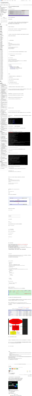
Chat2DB (15, 0)
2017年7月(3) (1, 53)
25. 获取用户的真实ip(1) (2, 160)
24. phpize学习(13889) (2, 111)
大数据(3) (1, 38)
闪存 (10, 0)
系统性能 (10, 366)
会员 (4, 0)
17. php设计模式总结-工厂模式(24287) (3, 102)
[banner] (1, 0)
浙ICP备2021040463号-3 (19, 395)
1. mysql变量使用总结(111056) (3, 84)
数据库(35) (1, 42)
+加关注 (1, 16)
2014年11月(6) (1, 67)
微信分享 (17, 368)
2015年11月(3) (1, 59)
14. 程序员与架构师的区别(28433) (3, 99)
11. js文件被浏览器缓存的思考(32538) (3, 95)
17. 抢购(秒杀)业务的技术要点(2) (3, 150)
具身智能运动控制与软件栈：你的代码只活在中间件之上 (14, 390)
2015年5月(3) (1, 64)
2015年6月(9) (1, 63)
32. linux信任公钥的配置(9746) (3, 121)
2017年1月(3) (1, 56)
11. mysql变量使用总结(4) (2, 144)
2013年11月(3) (1, 73)
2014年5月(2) (1, 68)
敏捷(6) (1, 40)
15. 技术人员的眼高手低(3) (2, 148)
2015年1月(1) (1, 65)
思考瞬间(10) (1, 43)
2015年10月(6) (1, 60)
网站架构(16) (1, 46)
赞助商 (12, 0)
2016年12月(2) (1, 57)
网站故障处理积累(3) (2, 45)
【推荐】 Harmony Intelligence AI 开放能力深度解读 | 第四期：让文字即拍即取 (15, 378)
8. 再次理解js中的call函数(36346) (3, 92)
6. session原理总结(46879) (2, 90)
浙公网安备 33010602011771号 (14, 395)
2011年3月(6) (1, 79)
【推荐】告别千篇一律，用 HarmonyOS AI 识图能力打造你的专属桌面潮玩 (15, 379)
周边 (5, 0)
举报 (31, 374)
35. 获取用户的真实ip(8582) (2, 123)
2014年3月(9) (1, 70)
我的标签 (1, 31)
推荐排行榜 (1, 161)
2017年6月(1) (1, 54)
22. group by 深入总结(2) (2, 157)
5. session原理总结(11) (2, 168)
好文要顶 (10, 368)
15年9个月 (3, 14)
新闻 (7, 0)
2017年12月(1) (1, 51)
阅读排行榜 (1, 83)
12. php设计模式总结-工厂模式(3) (3, 145)
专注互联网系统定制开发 (4, 2)
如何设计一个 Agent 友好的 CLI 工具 (12, 393)
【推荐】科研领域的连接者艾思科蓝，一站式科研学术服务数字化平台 (14, 380)
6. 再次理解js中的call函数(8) (3, 137)
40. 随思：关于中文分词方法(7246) (3, 130)
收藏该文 (14, 368)
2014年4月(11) (1, 69)
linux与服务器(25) (2, 35)
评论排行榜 (1, 131)
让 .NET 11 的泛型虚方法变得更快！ (12, 391)
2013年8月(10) (1, 75)
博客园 (14, 394)
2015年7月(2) (1, 62)
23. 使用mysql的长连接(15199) (3, 110)
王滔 (10, 370)
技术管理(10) (1, 39)
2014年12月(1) (1, 66)
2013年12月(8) (1, 72)
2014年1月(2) (1, 71)
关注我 (12, 368)
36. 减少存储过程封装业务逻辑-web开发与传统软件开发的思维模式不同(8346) (3, 125)
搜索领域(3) (1, 44)
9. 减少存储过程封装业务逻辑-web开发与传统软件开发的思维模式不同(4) (3, 141)
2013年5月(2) (1, 76)
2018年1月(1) (1, 50)
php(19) (1, 36)
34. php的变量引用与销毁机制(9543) (3, 122)
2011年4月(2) (1, 78)
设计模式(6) (1, 41)
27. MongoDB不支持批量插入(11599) (3, 114)
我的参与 (1, 28)
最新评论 (1, 29)
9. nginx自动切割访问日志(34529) (3, 93)
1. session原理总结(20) (2, 132)
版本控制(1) (1, 37)
